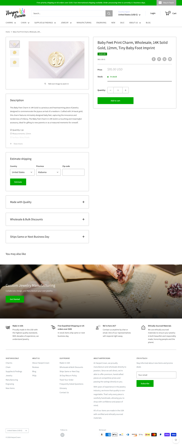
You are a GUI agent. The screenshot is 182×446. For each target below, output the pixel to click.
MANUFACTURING (84, 22)
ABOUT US (133, 22)
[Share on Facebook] (154, 59)
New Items (10, 388)
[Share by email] (170, 59)
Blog (34, 371)
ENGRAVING (101, 22)
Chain (8, 367)
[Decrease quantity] (110, 90)
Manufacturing (12, 379)
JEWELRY (65, 22)
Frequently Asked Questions (71, 384)
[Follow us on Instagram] (62, 435)
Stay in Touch (168, 2)
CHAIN (23, 22)
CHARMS (9, 22)
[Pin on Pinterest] (159, 59)
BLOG (148, 22)
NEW (113, 22)
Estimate (18, 182)
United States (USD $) (14, 430)
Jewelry (9, 375)
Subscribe (145, 383)
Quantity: (102, 90)
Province (40, 166)
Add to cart (115, 100)
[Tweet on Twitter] (165, 59)
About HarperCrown (40, 363)
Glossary (63, 388)
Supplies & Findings (14, 371)
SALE (122, 22)
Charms (9, 363)
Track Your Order (67, 379)
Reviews (35, 367)
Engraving (10, 384)
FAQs (34, 375)
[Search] (109, 13)
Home (8, 32)
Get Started (15, 299)
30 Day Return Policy (68, 375)
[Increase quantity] (126, 90)
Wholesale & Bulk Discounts (71, 367)
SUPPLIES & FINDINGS (43, 22)
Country (13, 166)
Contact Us (64, 392)
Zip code (66, 166)
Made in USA (65, 363)
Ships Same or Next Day (69, 371)
